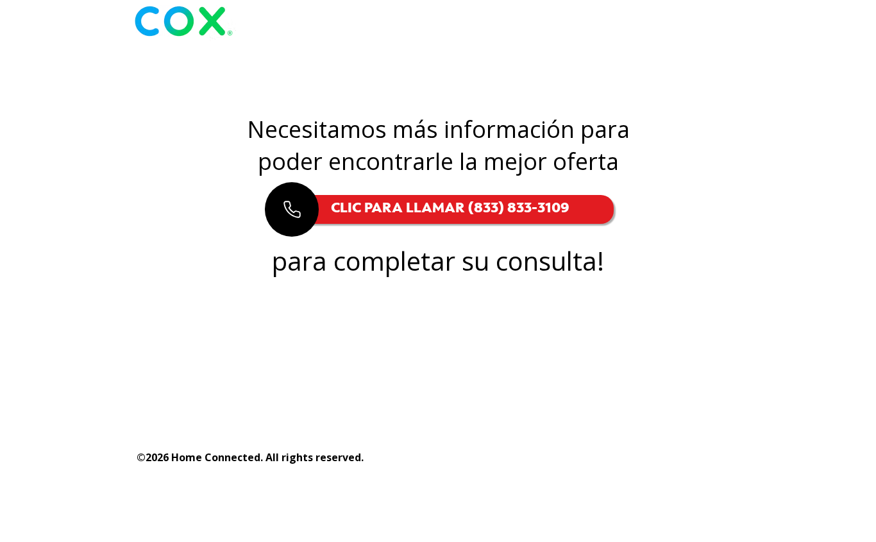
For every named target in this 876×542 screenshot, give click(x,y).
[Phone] (292, 209)
